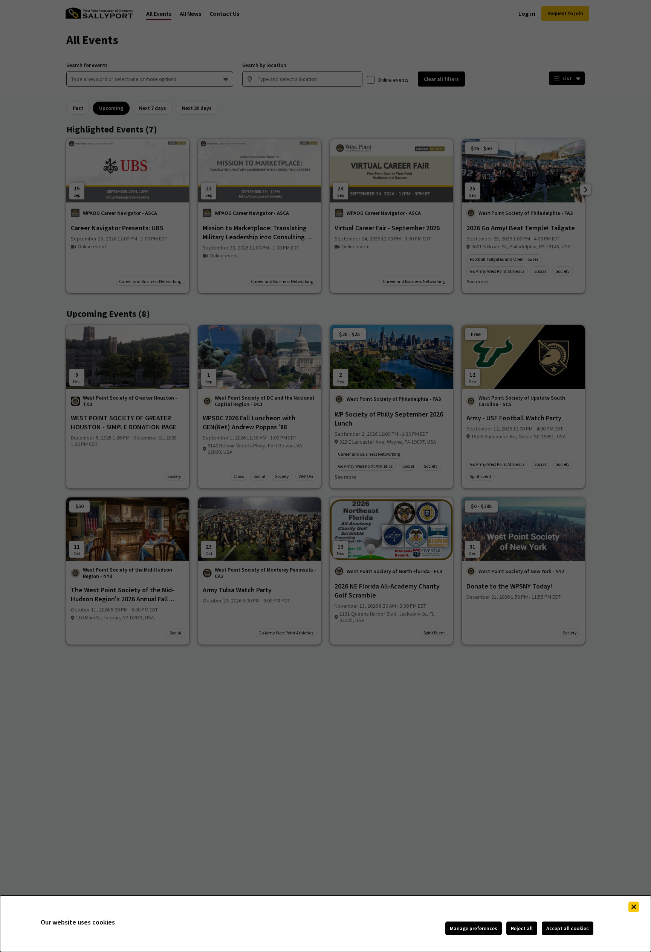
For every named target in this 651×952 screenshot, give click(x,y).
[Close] (633, 907)
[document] (325, 924)
